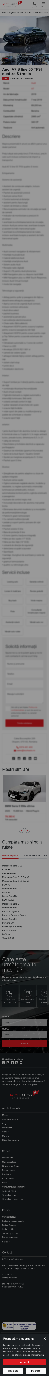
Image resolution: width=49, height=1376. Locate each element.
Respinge (13, 1370)
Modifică (35, 1370)
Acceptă (24, 1362)
